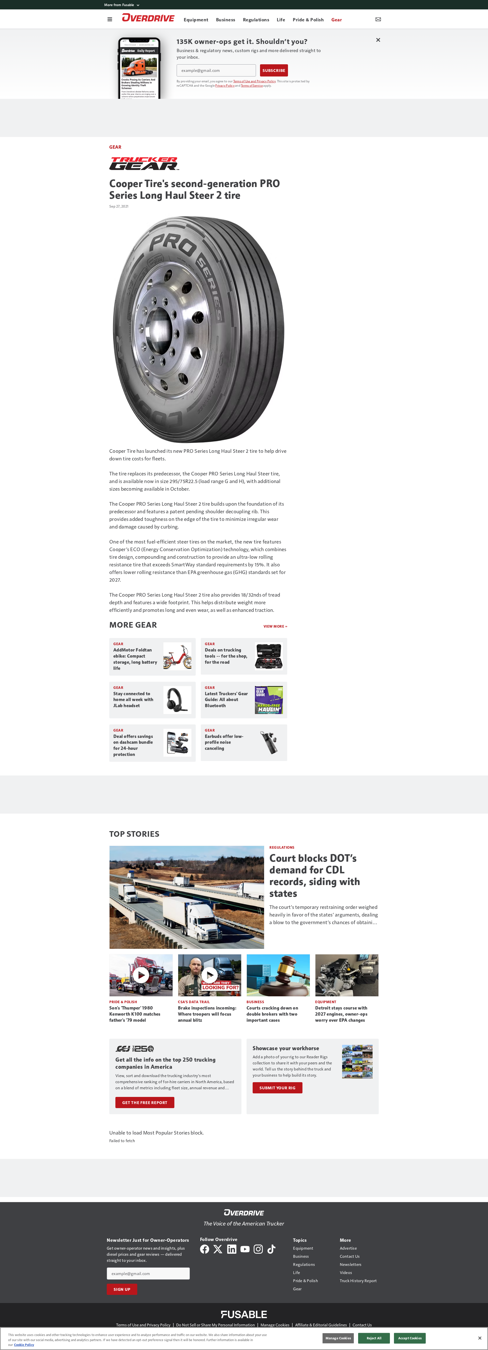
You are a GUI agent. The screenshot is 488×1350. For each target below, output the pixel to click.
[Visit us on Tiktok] (271, 1248)
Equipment (326, 1002)
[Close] (479, 1338)
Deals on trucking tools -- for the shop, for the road (226, 656)
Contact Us (362, 1324)
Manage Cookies (275, 1324)
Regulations (282, 847)
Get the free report (144, 1102)
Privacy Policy (225, 85)
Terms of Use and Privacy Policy (254, 81)
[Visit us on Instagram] (258, 1248)
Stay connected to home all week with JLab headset (133, 700)
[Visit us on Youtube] (245, 1248)
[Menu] (110, 19)
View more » (275, 626)
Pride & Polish (123, 1002)
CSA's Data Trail (194, 1002)
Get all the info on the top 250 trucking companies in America (165, 1063)
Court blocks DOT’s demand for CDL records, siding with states (314, 875)
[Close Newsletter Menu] (378, 40)
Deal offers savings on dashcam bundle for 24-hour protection (133, 745)
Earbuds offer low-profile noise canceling (224, 742)
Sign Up (122, 1289)
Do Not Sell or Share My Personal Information (215, 1324)
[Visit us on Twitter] (218, 1248)
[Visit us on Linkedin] (231, 1248)
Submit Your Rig (278, 1087)
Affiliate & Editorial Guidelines (321, 1324)
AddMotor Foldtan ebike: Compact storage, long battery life (135, 659)
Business (255, 1002)
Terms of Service (252, 85)
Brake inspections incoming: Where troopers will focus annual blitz (207, 1014)
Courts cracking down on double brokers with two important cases (272, 1014)
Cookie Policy (24, 1345)
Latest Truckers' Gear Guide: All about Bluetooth (226, 700)
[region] (244, 1338)
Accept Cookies (410, 1338)
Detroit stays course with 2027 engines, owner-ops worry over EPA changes (341, 1014)
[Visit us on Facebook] (204, 1248)
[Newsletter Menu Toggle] (378, 19)
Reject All (374, 1338)
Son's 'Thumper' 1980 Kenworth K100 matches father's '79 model (134, 1014)
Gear (115, 147)
